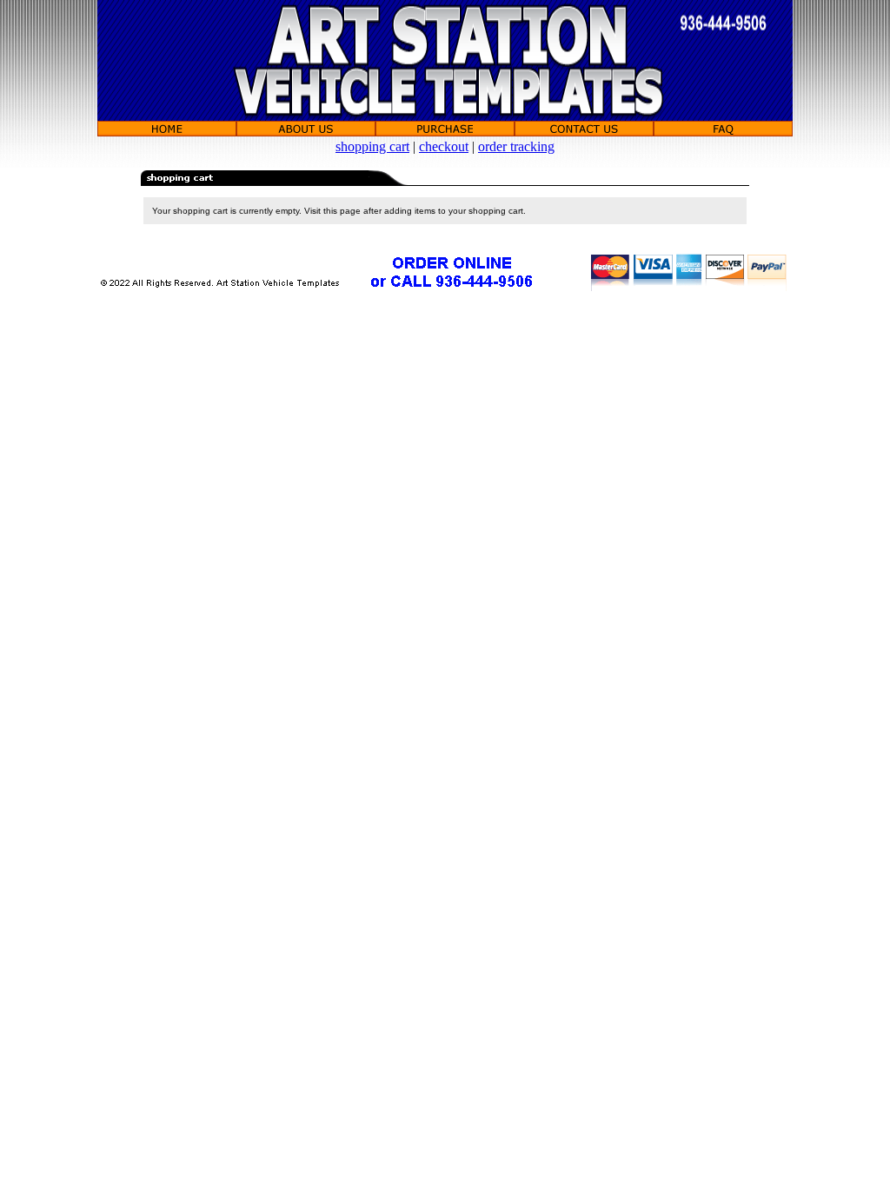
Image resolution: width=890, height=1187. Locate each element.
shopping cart (372, 146)
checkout (443, 146)
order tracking (516, 146)
